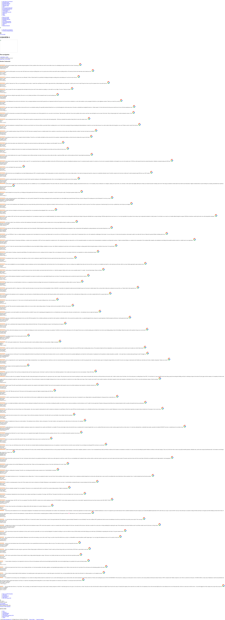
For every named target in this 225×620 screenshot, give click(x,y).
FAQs (3, 6)
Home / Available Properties (7, 593)
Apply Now (2, 59)
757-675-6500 (5, 10)
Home (3, 14)
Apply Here (4, 594)
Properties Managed (6, 9)
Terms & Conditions (40, 619)
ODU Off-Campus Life (6, 598)
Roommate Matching (6, 3)
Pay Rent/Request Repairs (7, 8)
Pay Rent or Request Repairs (7, 30)
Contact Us (4, 23)
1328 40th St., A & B (4, 57)
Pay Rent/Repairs (5, 595)
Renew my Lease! (5, 4)
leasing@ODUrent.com (6, 12)
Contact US (4, 13)
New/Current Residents (6, 21)
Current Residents (5, 613)
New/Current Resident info (7, 7)
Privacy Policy (32, 619)
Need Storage (4, 596)
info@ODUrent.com (4, 604)
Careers (3, 15)
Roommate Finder (5, 2)
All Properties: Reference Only (8, 615)
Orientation (4, 20)
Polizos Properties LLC (7, 619)
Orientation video (5, 5)
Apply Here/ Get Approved (7, 1)
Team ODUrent (5, 614)
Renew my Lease (5, 616)
